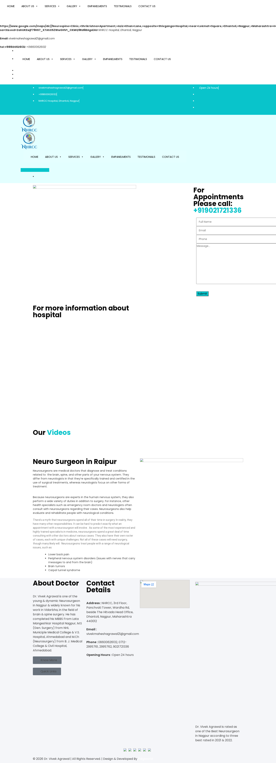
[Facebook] (87, 662)
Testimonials (123, 6)
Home (11, 6)
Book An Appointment (35, 170)
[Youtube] (95, 662)
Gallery (72, 6)
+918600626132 (47, 94)
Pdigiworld (145, 759)
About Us (27, 6)
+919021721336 (217, 210)
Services (50, 6)
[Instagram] (91, 662)
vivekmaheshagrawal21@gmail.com (31, 38)
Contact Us (146, 6)
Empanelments (97, 6)
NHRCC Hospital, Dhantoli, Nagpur (58, 101)
